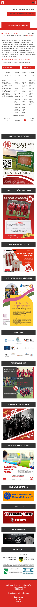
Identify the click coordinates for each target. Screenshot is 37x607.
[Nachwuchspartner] (18, 495)
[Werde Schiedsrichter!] (18, 465)
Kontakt (18, 599)
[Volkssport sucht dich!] (18, 424)
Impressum (18, 601)
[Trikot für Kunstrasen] (18, 260)
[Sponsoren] (18, 346)
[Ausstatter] (18, 517)
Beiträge (7, 33)
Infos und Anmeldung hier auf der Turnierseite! (15, 59)
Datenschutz (18, 597)
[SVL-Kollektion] (18, 538)
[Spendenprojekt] (18, 162)
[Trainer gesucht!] (18, 382)
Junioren (15, 33)
